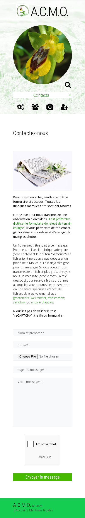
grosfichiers (21, 298)
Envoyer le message (42, 477)
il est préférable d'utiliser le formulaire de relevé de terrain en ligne (42, 223)
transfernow (56, 298)
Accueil (21, 510)
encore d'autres (42, 302)
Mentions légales (41, 510)
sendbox (19, 302)
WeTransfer (38, 298)
